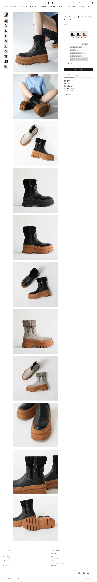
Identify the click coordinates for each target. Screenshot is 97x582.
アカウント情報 (6, 568)
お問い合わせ (6, 560)
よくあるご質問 (6, 558)
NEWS (61, 6)
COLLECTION (23, 6)
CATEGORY (14, 6)
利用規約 (5, 565)
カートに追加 (78, 69)
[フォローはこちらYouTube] (88, 573)
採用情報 (53, 556)
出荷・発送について (7, 556)
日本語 (80, 2)
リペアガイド (6, 563)
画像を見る (68, 94)
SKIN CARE (53, 6)
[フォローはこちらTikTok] (92, 573)
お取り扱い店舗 (54, 558)
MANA (65, 14)
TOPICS (68, 6)
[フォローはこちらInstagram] (79, 573)
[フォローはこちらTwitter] (75, 573)
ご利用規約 (53, 565)
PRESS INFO (53, 553)
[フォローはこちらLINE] (84, 573)
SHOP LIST (81, 6)
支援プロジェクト (55, 560)
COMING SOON (43, 6)
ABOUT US (90, 6)
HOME (6, 6)
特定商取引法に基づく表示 (57, 563)
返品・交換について (7, 553)
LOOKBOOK (33, 6)
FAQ (74, 6)
